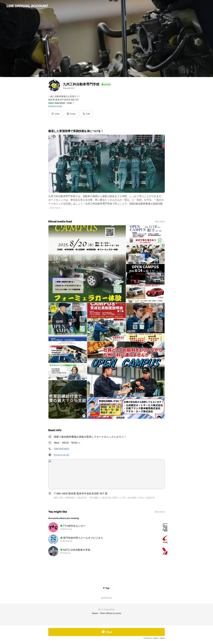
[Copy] (106, 493)
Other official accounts (110, 613)
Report (95, 613)
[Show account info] (106, 84)
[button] (71, 113)
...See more (54, 207)
